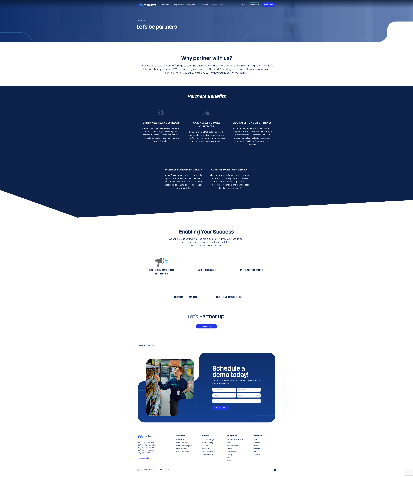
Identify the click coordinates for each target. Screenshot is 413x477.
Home (140, 346)
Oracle (229, 449)
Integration (191, 5)
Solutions (165, 5)
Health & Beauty (207, 443)
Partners (214, 5)
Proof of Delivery (182, 449)
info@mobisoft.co (144, 458)
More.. (229, 461)
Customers (204, 5)
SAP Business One (233, 446)
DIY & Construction (208, 452)
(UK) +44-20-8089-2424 (147, 445)
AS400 (229, 458)
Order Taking (180, 440)
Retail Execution (182, 443)
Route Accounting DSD (184, 446)
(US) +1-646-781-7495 (146, 443)
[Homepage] (147, 436)
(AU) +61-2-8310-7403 (146, 453)
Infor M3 (230, 443)
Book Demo (268, 5)
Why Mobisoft (179, 5)
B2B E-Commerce (182, 452)
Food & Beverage (208, 440)
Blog (254, 452)
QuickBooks (231, 452)
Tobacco (205, 446)
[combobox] (258, 395)
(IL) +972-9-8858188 (146, 448)
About (222, 5)
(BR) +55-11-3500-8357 (146, 450)
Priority (229, 455)
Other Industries (207, 455)
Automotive (206, 449)
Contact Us (254, 5)
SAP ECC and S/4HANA (235, 440)
